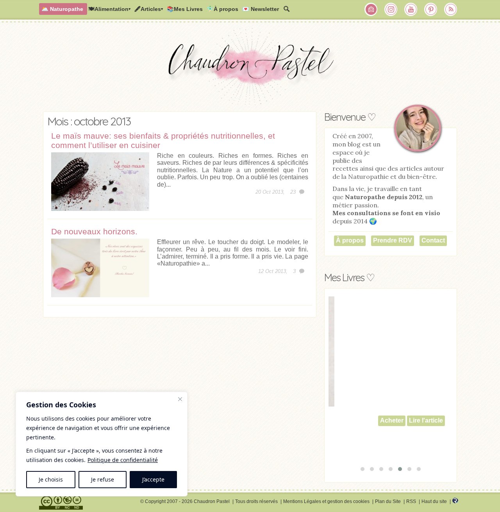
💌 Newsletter (260, 9)
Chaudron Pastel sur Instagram (391, 9)
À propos (350, 240)
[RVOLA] (455, 502)
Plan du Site (388, 501)
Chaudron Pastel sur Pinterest (430, 9)
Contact (433, 240)
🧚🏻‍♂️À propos (222, 9)
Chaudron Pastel (250, 68)
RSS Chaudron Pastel (450, 9)
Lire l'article (405, 420)
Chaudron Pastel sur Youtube (410, 9)
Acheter (371, 420)
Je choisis (51, 479)
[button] (362, 469)
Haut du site (434, 501)
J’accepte (153, 479)
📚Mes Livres (185, 9)
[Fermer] (180, 399)
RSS (411, 501)
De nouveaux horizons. (94, 231)
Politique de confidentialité (123, 460)
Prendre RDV (392, 240)
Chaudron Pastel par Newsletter (371, 9)
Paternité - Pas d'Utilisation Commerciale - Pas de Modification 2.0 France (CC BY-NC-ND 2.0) (61, 503)
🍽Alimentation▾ (109, 9)
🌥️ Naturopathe (62, 9)
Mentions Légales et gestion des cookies (326, 501)
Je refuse (102, 479)
